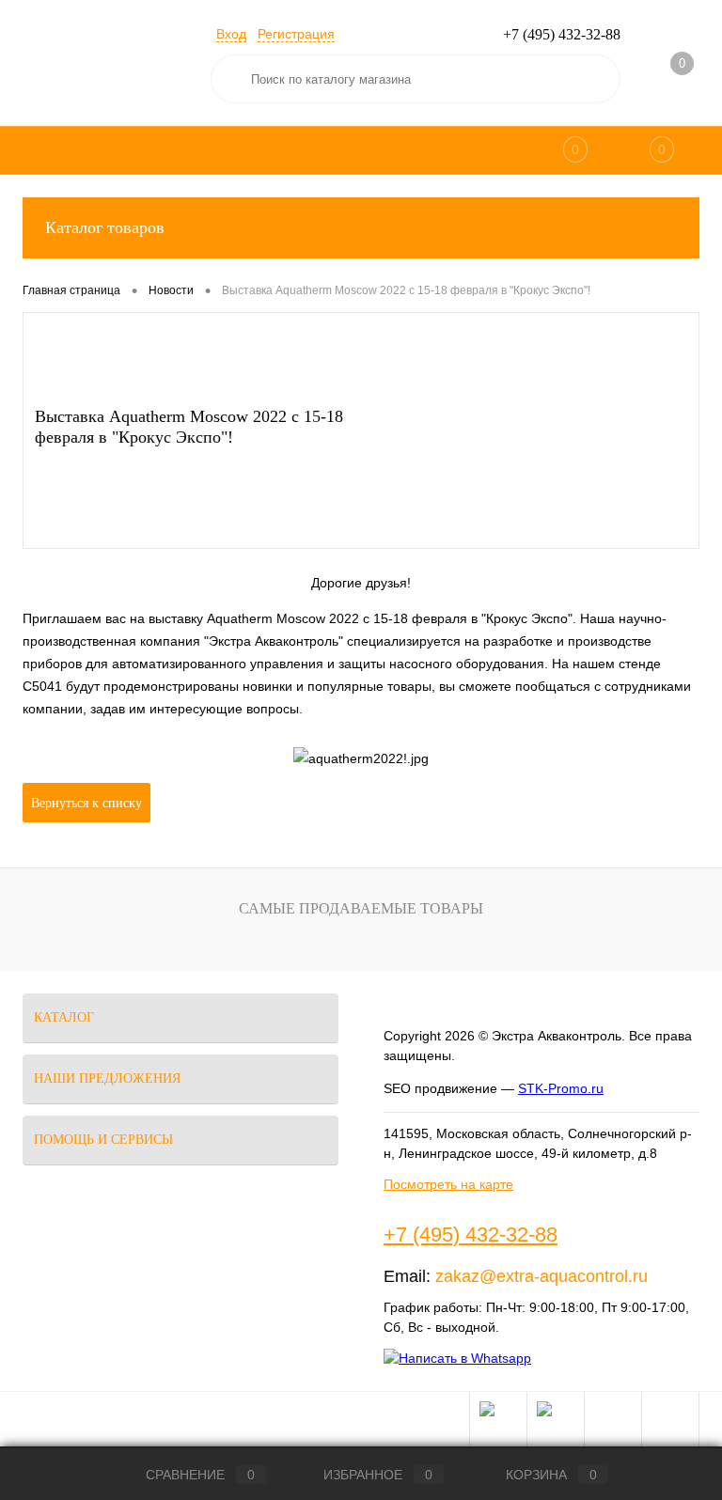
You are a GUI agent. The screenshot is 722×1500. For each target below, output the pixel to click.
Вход (231, 33)
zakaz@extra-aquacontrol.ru (541, 1276)
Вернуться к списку (86, 803)
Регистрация (296, 33)
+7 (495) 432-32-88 (470, 1234)
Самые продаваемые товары (361, 908)
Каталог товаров (105, 227)
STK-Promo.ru (561, 1088)
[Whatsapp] (457, 1358)
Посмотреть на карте (448, 1184)
